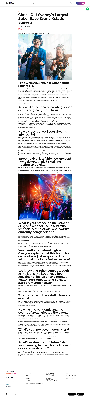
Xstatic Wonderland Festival (23, 332)
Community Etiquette (30, 382)
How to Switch (28, 373)
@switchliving (52, 372)
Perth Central (9, 377)
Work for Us (28, 380)
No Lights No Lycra (35, 273)
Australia (27, 352)
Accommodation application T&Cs (72, 375)
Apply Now (80, 394)
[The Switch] (9, 3)
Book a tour (71, 394)
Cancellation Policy (69, 378)
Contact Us (28, 378)
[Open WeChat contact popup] (87, 8)
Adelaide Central (10, 382)
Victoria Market (10, 371)
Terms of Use (68, 372)
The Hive (6, 8)
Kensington (9, 386)
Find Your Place (18, 3)
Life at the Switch (29, 372)
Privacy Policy (68, 373)
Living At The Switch (28, 3)
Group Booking (28, 377)
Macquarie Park (10, 388)
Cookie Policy (68, 377)
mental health (68, 118)
